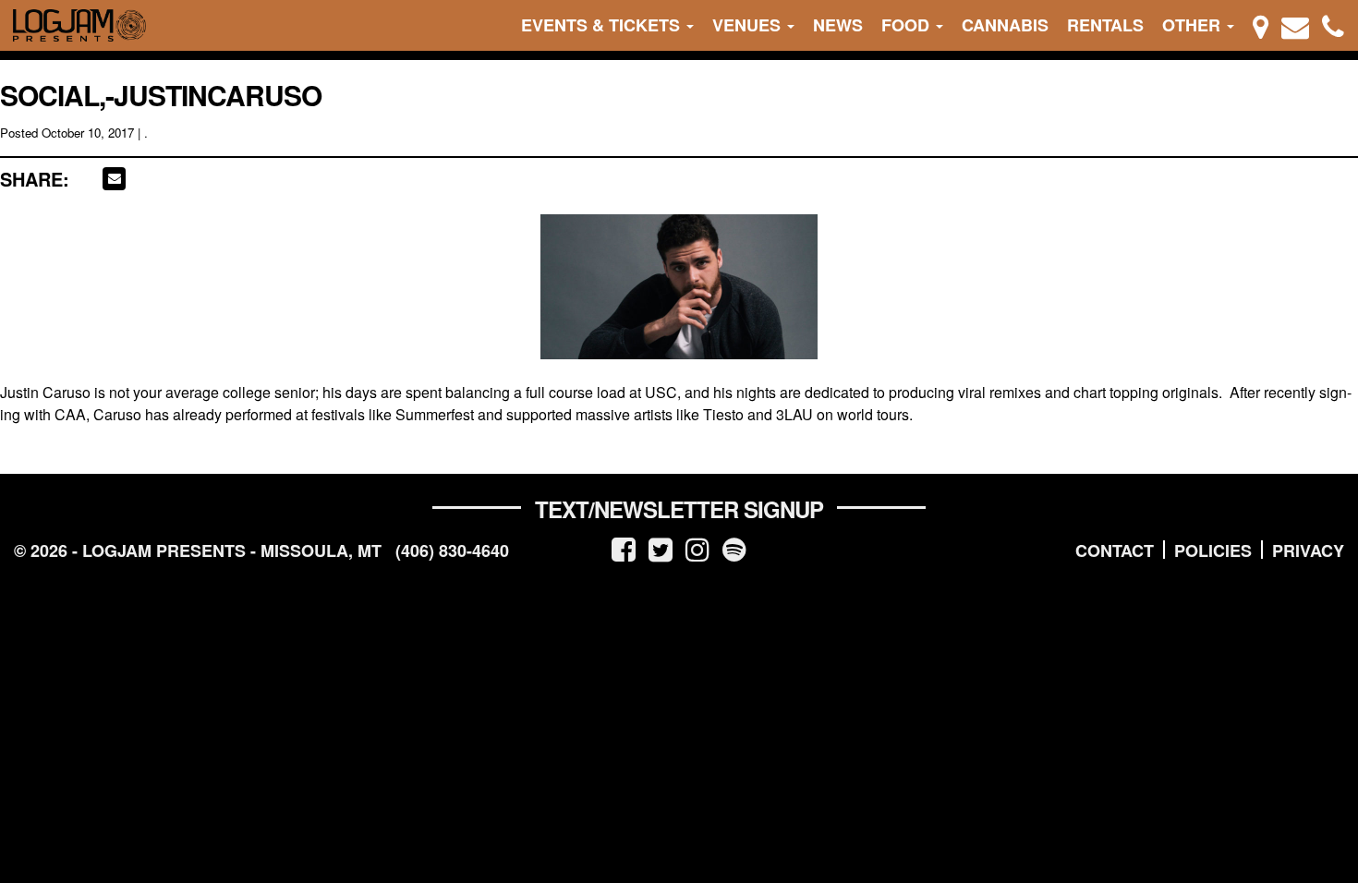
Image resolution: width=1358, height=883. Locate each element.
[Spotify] (734, 548)
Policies (1213, 550)
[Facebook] (623, 548)
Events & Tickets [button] (603, 25)
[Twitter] (660, 548)
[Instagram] (697, 548)
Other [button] (1193, 25)
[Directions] (1260, 25)
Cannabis (1005, 25)
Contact (1114, 550)
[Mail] (1295, 25)
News (838, 25)
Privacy (1308, 550)
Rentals (1105, 25)
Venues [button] (748, 25)
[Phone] (1333, 25)
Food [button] (907, 25)
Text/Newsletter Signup (679, 509)
